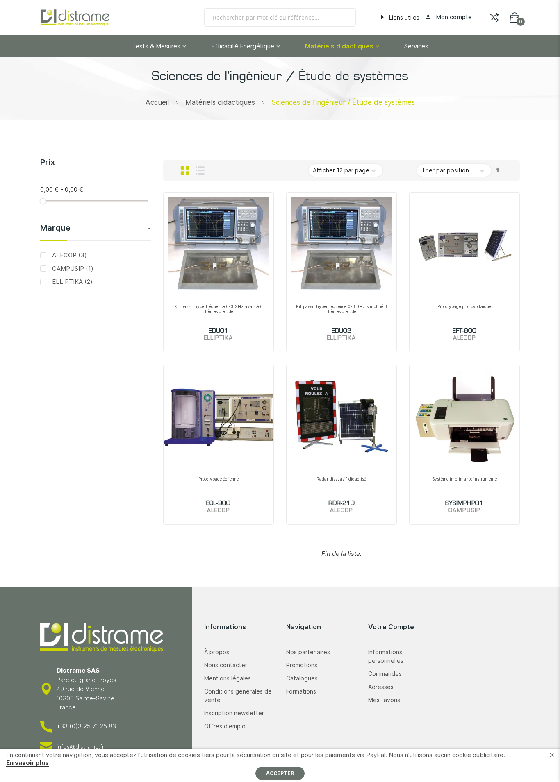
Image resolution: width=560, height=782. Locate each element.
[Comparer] (494, 16)
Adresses (381, 686)
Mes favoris (384, 699)
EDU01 (218, 331)
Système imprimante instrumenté (464, 478)
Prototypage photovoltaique (464, 306)
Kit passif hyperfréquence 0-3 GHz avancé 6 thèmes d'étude (218, 309)
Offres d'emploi (225, 726)
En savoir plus (27, 762)
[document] (280, 765)
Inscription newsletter (234, 712)
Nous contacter (225, 665)
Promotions (301, 665)
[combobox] (280, 17)
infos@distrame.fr (80, 746)
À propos (216, 651)
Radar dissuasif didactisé (341, 478)
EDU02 (341, 331)
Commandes (385, 673)
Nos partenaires (308, 651)
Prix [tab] (47, 162)
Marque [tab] (55, 228)
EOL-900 (218, 503)
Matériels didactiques (220, 102)
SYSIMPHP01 (464, 503)
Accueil (157, 102)
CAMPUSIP (71, 268)
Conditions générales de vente (238, 695)
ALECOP (68, 255)
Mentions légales (227, 678)
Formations (301, 691)
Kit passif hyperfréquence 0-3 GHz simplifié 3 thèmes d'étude (341, 309)
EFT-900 (464, 331)
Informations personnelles (385, 656)
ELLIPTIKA (71, 282)
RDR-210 (341, 503)
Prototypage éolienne (218, 478)
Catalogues (302, 678)
